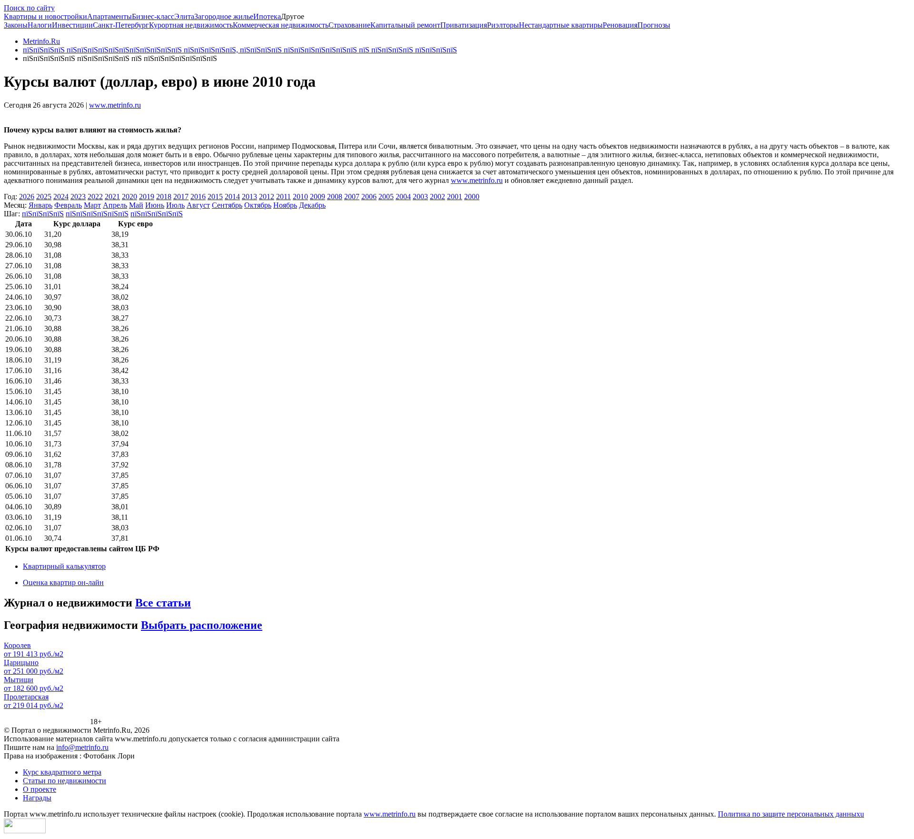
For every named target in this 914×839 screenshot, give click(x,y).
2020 (129, 196)
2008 (334, 196)
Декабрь (312, 205)
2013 (249, 196)
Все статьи (163, 602)
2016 (198, 196)
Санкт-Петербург (121, 25)
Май (136, 205)
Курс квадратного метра (62, 772)
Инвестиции (72, 25)
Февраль (68, 205)
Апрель (115, 205)
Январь (40, 205)
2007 (351, 196)
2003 (420, 196)
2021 (112, 196)
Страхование (349, 25)
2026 (26, 196)
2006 (369, 196)
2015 (215, 196)
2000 (471, 196)
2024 (61, 196)
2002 (437, 196)
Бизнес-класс (153, 16)
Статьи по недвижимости (64, 781)
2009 (317, 196)
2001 (454, 196)
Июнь (154, 205)
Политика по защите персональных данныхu (791, 814)
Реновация (620, 25)
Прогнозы (653, 25)
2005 (386, 196)
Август (198, 205)
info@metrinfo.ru (82, 747)
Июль (175, 205)
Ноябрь (285, 205)
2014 (232, 196)
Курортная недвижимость (191, 25)
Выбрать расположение (201, 625)
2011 (283, 196)
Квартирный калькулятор (64, 566)
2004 (403, 196)
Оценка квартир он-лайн (63, 582)
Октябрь (257, 205)
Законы (16, 25)
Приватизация (463, 25)
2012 (266, 196)
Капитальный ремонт (405, 25)
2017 (181, 196)
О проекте (39, 789)
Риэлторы (503, 25)
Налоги (40, 25)
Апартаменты (109, 16)
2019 (146, 196)
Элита (184, 16)
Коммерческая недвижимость (280, 25)
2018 (163, 196)
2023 (78, 196)
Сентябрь (227, 205)
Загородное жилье (223, 16)
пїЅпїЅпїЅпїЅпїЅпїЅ (97, 214)
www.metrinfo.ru (115, 105)
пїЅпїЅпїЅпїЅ (43, 214)
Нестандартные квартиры (561, 25)
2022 (95, 196)
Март (92, 205)
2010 (300, 196)
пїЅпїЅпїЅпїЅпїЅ (156, 214)
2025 (43, 196)
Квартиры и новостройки (45, 16)
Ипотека (267, 16)
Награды (37, 798)
